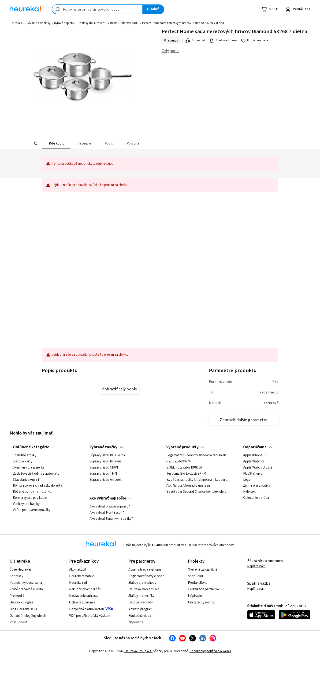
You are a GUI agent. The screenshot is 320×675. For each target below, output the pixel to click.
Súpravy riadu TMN (103, 473)
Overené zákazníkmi (202, 569)
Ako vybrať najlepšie (107, 498)
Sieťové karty (22, 461)
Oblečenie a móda (256, 498)
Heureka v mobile (81, 576)
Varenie (112, 23)
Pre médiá (17, 595)
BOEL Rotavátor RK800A (184, 467)
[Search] (35, 143)
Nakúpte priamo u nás (85, 589)
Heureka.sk (16, 23)
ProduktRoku (197, 582)
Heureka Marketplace (144, 589)
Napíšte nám (256, 566)
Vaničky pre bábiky (26, 504)
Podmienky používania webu (210, 651)
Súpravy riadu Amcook (105, 479)
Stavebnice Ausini (26, 479)
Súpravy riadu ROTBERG (107, 455)
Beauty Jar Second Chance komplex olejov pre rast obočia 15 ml (198, 491)
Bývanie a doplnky (38, 23)
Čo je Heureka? (20, 569)
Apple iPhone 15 (255, 455)
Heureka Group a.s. (138, 651)
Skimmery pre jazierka (28, 467)
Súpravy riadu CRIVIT (104, 467)
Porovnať (198, 40)
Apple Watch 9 (253, 461)
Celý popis (170, 51)
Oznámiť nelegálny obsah (28, 615)
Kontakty (16, 576)
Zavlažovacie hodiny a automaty (36, 473)
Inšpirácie (195, 595)
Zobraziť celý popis (119, 389)
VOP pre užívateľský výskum (89, 615)
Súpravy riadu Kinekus (105, 461)
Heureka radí (78, 582)
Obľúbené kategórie (31, 447)
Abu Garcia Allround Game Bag (188, 485)
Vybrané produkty (182, 447)
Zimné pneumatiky (256, 485)
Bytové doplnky (64, 23)
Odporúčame (255, 447)
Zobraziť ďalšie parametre (243, 420)
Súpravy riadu (129, 23)
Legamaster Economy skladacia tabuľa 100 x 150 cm (198, 455)
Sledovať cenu (226, 40)
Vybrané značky (103, 447)
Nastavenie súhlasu (83, 595)
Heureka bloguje (21, 602)
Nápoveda (135, 622)
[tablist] (125, 143)
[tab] (56, 143)
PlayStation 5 (252, 473)
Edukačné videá (139, 615)
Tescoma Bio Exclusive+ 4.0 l (186, 473)
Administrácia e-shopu (144, 569)
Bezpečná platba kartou (86, 609)
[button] (56, 143)
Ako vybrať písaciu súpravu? (109, 506)
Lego (247, 479)
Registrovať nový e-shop (146, 576)
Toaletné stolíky (24, 455)
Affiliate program (140, 609)
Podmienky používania (26, 582)
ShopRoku (195, 576)
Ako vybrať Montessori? (106, 512)
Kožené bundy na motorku (32, 491)
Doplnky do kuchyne (91, 23)
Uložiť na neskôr (259, 40)
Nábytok (249, 491)
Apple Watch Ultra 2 (257, 467)
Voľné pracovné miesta (26, 589)
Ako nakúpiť (77, 569)
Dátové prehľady (140, 602)
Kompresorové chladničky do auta (37, 485)
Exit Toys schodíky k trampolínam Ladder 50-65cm (198, 479)
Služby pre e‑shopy (142, 582)
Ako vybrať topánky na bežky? (111, 518)
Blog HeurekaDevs (23, 609)
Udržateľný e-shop (201, 602)
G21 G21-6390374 (178, 461)
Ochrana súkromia (82, 602)
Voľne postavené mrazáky (31, 510)
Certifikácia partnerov (204, 589)
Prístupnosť (18, 622)
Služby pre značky (141, 595)
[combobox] (97, 9)
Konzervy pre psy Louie (30, 498)
